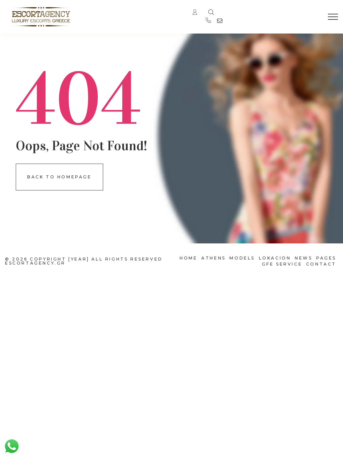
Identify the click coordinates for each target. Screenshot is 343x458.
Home (188, 258)
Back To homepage (59, 176)
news (303, 258)
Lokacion (275, 258)
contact (321, 264)
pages (326, 258)
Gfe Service (282, 264)
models (242, 258)
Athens (213, 258)
